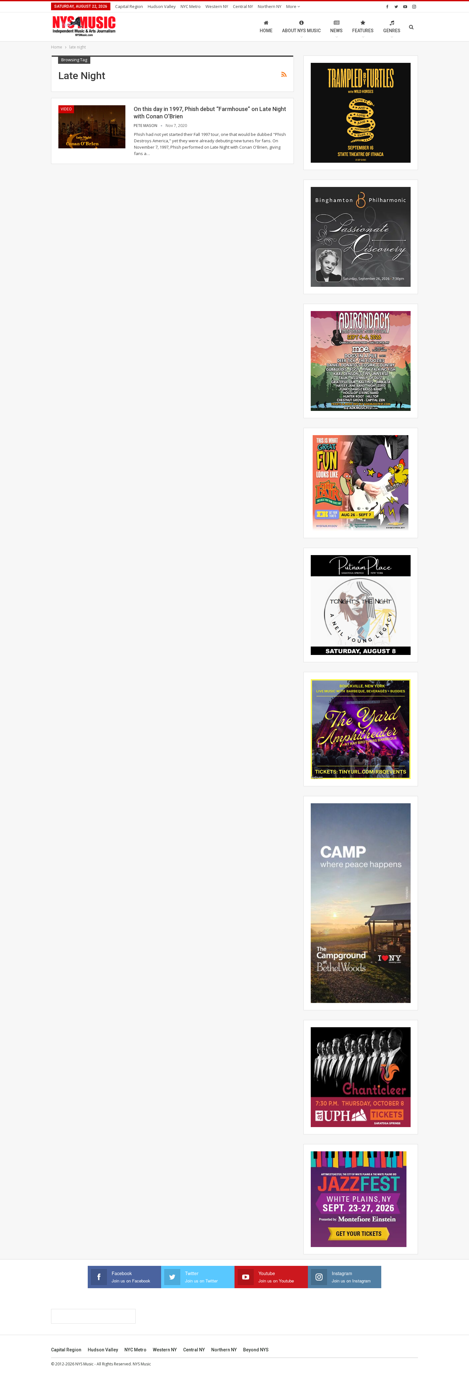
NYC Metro (191, 6)
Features (363, 30)
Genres (391, 30)
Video (66, 109)
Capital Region (129, 6)
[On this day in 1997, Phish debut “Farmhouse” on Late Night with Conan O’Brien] (91, 126)
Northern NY (269, 6)
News (336, 30)
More (291, 6)
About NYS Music (301, 30)
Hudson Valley (162, 6)
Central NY (243, 6)
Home (266, 30)
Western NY (216, 6)
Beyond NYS (256, 1349)
